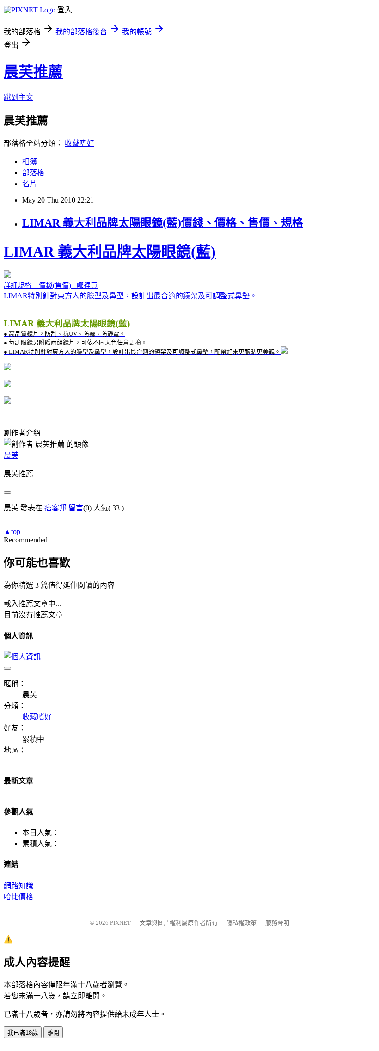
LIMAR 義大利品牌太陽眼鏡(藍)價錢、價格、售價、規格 (162, 223)
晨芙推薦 (33, 71)
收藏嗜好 (79, 143)
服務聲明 (277, 922)
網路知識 (18, 886)
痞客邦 (55, 508)
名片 (29, 184)
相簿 (29, 162)
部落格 (33, 173)
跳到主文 (18, 97)
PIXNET (120, 922)
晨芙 (11, 455)
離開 (53, 1032)
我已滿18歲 (22, 1032)
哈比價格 (18, 897)
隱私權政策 (241, 922)
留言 (75, 508)
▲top (12, 531)
